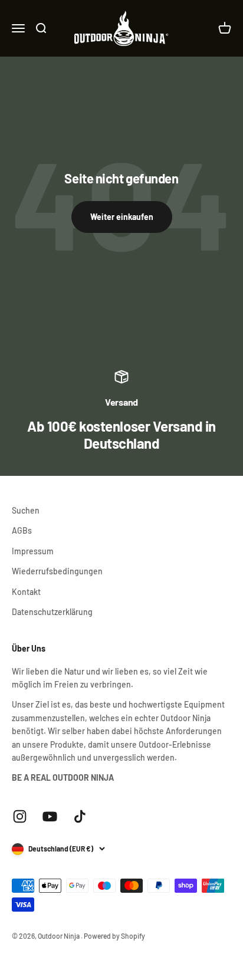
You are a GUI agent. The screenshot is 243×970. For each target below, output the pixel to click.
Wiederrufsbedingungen (57, 571)
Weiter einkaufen (121, 217)
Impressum (33, 551)
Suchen (26, 510)
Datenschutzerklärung (52, 612)
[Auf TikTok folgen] (80, 816)
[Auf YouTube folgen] (50, 816)
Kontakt (26, 592)
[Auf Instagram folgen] (20, 816)
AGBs (22, 530)
